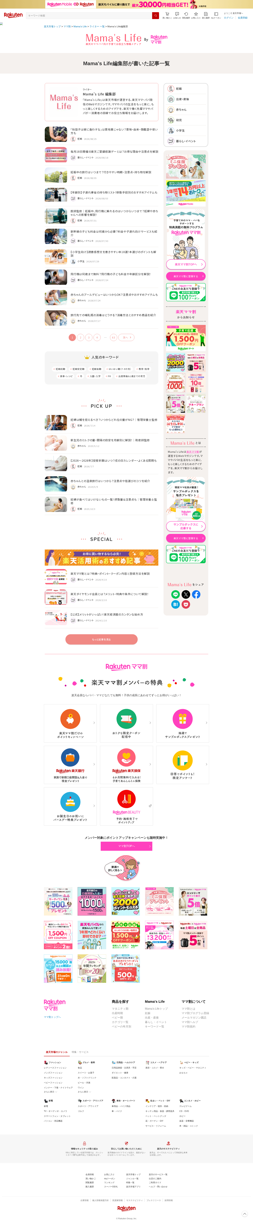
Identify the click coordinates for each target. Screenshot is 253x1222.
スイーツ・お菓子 (86, 1073)
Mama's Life (80, 26)
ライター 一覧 (97, 26)
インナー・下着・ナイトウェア (58, 1087)
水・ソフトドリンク (87, 1078)
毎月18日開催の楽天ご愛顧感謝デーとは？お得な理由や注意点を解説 (114, 151)
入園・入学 (95, 376)
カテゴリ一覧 (120, 1022)
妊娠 (147, 1013)
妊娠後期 (96, 369)
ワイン (81, 1087)
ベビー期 (117, 1017)
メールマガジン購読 (194, 1017)
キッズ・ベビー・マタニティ (192, 1068)
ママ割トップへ (52, 1017)
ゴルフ (81, 1111)
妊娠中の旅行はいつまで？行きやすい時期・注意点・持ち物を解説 (111, 172)
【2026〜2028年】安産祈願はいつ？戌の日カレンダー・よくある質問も (114, 460)
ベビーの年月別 (121, 1026)
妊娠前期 (60, 369)
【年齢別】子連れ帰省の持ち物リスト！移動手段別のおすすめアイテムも (114, 192)
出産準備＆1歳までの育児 (131, 376)
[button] (177, 15)
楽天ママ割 (192, 451)
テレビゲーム (185, 1106)
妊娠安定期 (79, 369)
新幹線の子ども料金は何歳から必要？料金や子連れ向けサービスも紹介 (114, 233)
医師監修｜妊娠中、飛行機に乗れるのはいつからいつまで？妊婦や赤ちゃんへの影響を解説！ (114, 213)
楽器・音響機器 (186, 1121)
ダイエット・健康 (120, 1073)
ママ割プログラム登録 (195, 1013)
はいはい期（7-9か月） (120, 369)
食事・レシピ (66, 376)
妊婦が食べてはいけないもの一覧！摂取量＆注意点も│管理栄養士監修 (114, 501)
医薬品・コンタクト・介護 (124, 1078)
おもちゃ (183, 1073)
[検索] (155, 15)
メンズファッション (53, 1073)
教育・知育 (144, 369)
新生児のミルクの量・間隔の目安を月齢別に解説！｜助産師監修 (110, 440)
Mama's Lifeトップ (156, 1008)
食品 (80, 1068)
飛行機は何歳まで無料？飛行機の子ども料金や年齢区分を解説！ (111, 274)
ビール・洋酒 (84, 1082)
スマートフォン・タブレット (57, 1116)
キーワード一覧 (154, 1026)
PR (109, 376)
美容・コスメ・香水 (154, 1068)
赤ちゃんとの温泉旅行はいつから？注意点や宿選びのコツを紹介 (110, 481)
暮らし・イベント (156, 1022)
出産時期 (117, 1013)
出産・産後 (152, 1017)
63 (113, 337)
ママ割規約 (188, 1026)
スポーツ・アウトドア (88, 1106)
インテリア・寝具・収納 (156, 1106)
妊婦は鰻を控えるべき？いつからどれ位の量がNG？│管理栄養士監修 (114, 420)
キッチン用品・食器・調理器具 (159, 1111)
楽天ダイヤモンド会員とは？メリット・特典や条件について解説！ (110, 594)
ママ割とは (188, 1008)
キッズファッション (53, 1078)
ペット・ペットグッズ (155, 1116)
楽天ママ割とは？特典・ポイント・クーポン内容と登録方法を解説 (110, 573)
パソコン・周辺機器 (53, 1121)
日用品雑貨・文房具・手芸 (124, 1068)
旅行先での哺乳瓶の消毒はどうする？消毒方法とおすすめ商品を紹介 (113, 315)
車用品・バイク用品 (121, 1106)
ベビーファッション (53, 1082)
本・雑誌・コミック (188, 1126)
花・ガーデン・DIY (154, 1121)
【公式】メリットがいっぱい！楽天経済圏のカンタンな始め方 (107, 614)
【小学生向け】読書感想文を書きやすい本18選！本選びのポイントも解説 (113, 254)
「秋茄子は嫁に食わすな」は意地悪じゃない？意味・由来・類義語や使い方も (114, 131)
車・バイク (117, 1111)
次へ (125, 337)
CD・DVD (184, 1111)
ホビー (182, 1116)
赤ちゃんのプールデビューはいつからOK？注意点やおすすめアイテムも (114, 295)
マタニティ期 (120, 1008)
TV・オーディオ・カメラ (55, 1111)
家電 (46, 1106)
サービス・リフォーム (155, 1126)
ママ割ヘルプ (190, 1022)
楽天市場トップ (52, 26)
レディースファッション (55, 1068)
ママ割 (67, 26)
